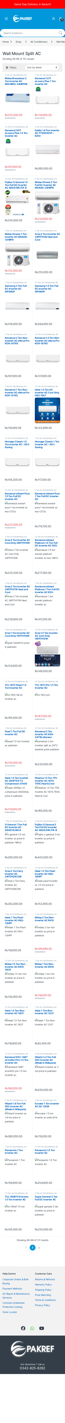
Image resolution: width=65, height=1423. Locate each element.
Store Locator (9, 1312)
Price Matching (43, 1294)
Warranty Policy (43, 1284)
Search (60, 33)
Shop (18, 41)
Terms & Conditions (45, 1300)
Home (5, 41)
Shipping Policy (43, 1289)
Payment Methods (12, 1288)
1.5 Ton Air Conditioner (15, 127)
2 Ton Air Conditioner (14, 75)
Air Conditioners (38, 41)
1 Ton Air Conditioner (44, 75)
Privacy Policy (42, 1305)
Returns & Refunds (45, 1279)
